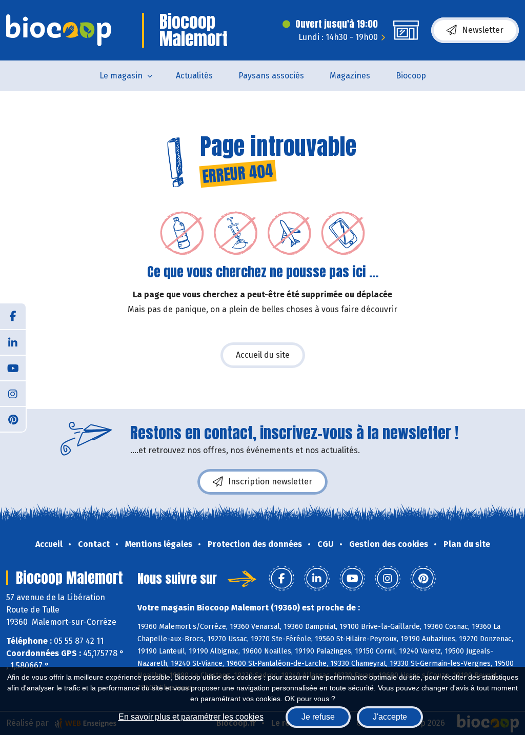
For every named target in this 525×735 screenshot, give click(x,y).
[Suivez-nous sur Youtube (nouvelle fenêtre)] (13, 367)
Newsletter (482, 30)
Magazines (350, 75)
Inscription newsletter (270, 481)
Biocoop (411, 75)
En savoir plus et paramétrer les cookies (191, 716)
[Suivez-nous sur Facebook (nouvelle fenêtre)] (13, 316)
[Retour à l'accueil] (58, 30)
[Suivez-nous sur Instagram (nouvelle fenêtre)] (13, 393)
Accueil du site (263, 355)
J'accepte (390, 716)
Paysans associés (271, 75)
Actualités (194, 75)
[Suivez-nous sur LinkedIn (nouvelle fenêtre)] (13, 342)
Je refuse (318, 716)
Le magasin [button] (121, 75)
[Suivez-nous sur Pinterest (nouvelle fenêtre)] (13, 419)
